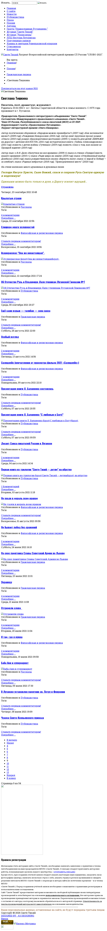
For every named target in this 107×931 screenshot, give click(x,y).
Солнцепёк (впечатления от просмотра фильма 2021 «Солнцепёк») (40, 362)
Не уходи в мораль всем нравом (19, 498)
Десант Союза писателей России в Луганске (26, 443)
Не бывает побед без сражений (19, 527)
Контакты (12, 49)
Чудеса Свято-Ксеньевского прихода (22, 718)
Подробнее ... (8, 218)
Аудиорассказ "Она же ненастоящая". (22, 253)
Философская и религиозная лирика (42, 232)
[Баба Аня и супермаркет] (16, 668)
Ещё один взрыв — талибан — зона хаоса (25, 311)
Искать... (6, 2)
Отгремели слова (11, 608)
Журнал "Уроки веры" (19, 34)
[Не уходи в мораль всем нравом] (21, 504)
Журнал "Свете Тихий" (20, 31)
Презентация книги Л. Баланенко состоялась (27, 388)
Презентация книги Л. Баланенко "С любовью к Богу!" (32, 414)
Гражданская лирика (19, 74)
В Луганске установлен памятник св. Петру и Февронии (33, 691)
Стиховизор (14, 46)
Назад (10, 742)
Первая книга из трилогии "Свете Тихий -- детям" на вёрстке (36, 469)
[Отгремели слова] (12, 613)
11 (8, 766)
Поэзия (11, 22)
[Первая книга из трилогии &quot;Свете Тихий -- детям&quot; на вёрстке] (44, 475)
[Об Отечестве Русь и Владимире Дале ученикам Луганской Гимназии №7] (45, 287)
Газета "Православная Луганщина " (27, 28)
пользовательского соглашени (62, 895)
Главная (11, 8)
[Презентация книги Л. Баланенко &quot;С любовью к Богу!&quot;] (39, 420)
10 (8, 763)
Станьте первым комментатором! (21, 241)
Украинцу (6, 582)
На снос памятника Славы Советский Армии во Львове (33, 553)
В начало (12, 739)
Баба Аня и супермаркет (15, 663)
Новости (12, 14)
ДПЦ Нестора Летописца (21, 37)
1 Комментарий (10, 486)
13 (8, 772)
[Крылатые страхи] (13, 204)
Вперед (11, 775)
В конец (11, 778)
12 (8, 769)
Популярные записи (19, 40)
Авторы (11, 25)
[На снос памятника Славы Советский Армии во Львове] (34, 559)
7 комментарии (10, 376)
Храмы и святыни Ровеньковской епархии (32, 43)
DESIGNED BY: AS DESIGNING (17, 915)
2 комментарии (10, 269)
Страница (7, 186)
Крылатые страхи (11, 198)
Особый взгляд (10, 337)
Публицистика (15, 17)
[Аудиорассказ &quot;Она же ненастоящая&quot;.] (30, 258)
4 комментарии (10, 215)
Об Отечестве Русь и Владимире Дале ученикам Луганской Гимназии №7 (43, 282)
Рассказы (26, 206)
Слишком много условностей (17, 227)
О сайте (11, 11)
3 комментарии (10, 298)
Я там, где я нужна (11, 637)
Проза (10, 19)
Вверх (4, 918)
